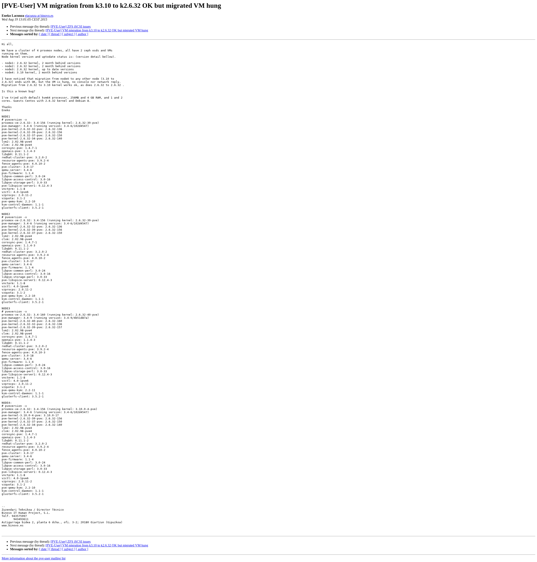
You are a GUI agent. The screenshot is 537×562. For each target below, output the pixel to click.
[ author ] (82, 34)
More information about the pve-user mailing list (33, 558)
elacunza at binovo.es (39, 15)
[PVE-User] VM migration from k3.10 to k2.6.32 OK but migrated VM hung (97, 30)
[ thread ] (55, 34)
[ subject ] (68, 34)
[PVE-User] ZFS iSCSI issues (71, 26)
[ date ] (43, 34)
